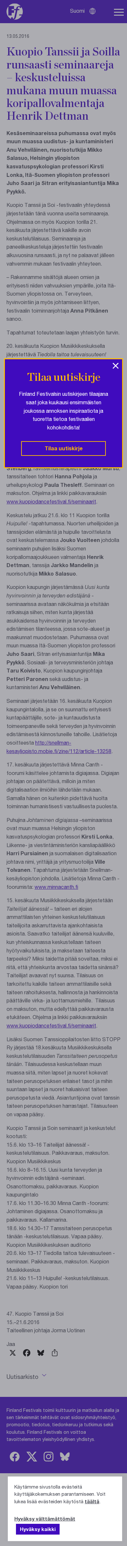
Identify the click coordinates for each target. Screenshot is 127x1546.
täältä (92, 1501)
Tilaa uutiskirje (64, 448)
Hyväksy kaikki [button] (38, 1529)
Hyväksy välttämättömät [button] (44, 1519)
